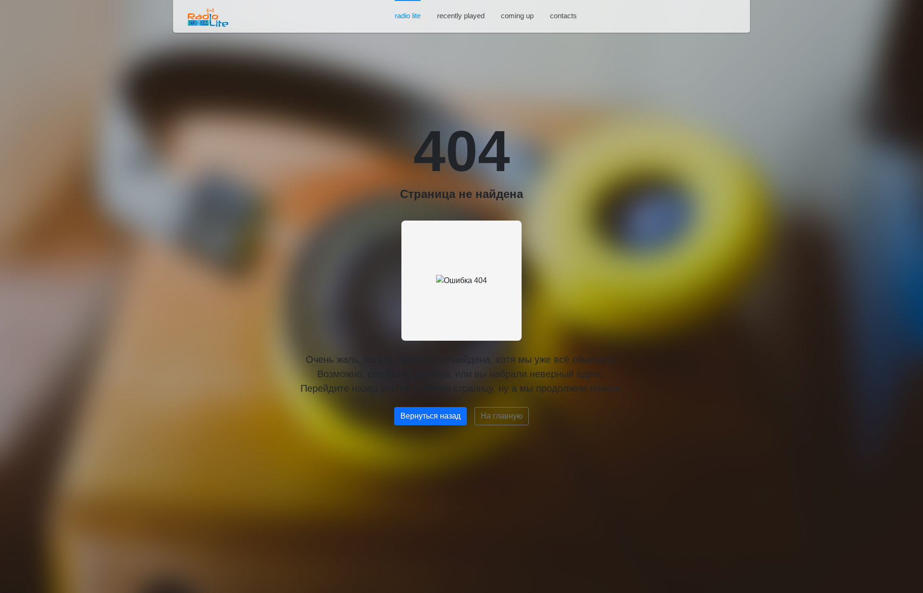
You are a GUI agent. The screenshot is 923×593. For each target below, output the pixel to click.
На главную (502, 416)
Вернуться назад (430, 416)
